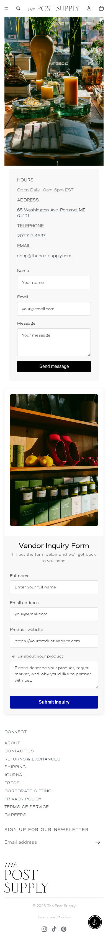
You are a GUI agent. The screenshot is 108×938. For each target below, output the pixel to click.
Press (12, 782)
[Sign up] (98, 842)
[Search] (18, 8)
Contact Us (19, 751)
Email (22, 296)
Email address (24, 602)
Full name (20, 575)
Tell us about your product (36, 656)
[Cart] (101, 8)
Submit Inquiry (54, 702)
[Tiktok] (54, 929)
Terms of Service (26, 806)
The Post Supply (61, 906)
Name (23, 270)
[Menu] (6, 8)
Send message (54, 366)
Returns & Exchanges (32, 759)
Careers (15, 814)
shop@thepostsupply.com (44, 255)
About (12, 742)
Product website (26, 629)
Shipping (15, 766)
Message (26, 323)
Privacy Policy (23, 799)
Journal (14, 774)
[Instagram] (44, 929)
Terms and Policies (54, 917)
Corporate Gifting (28, 790)
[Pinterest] (63, 929)
